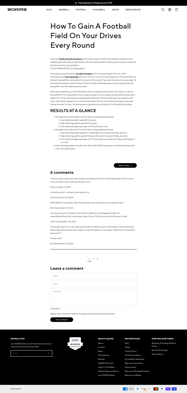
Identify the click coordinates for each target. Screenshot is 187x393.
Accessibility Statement (134, 359)
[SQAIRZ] (17, 9)
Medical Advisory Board (108, 371)
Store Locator (130, 367)
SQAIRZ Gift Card (105, 363)
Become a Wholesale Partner (137, 371)
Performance (103, 355)
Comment (55, 308)
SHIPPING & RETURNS (162, 338)
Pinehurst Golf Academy (70, 59)
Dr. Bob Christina (84, 73)
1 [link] (89, 259)
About (100, 343)
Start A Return (157, 354)
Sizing (127, 347)
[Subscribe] (48, 353)
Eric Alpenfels (72, 77)
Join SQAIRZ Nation (106, 375)
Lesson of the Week (106, 367)
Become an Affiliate (133, 375)
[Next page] (98, 259)
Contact (101, 347)
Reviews (101, 359)
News (100, 351)
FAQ (127, 343)
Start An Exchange (159, 350)
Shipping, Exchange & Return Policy (164, 344)
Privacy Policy (130, 351)
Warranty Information (134, 363)
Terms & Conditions (133, 355)
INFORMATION (132, 338)
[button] (49, 9)
